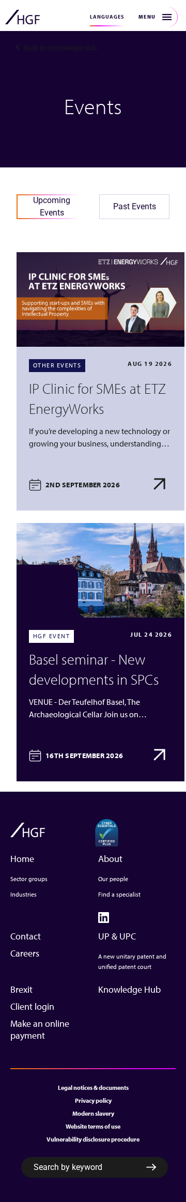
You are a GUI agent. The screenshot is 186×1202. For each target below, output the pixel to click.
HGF (22, 17)
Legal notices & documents (93, 1087)
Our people (113, 879)
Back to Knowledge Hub (60, 47)
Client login (32, 1006)
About (110, 859)
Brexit (21, 989)
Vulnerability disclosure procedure (93, 1139)
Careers (24, 953)
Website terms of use (93, 1126)
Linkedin (103, 917)
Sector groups (29, 879)
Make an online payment (39, 1029)
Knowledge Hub (129, 989)
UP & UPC (117, 936)
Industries (23, 894)
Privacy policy (93, 1100)
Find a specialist (119, 894)
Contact (25, 936)
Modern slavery (93, 1113)
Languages (107, 16)
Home (22, 859)
